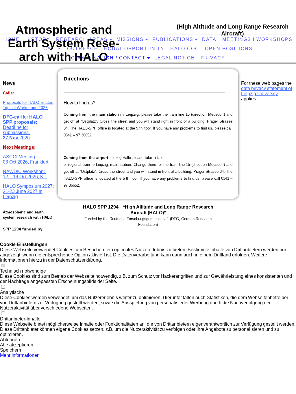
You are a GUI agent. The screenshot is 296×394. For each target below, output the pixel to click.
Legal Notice (174, 57)
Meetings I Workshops (257, 39)
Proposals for (15, 102)
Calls (52, 48)
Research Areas (82, 39)
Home (11, 39)
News (9, 83)
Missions (130, 39)
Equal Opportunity (134, 48)
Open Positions (229, 48)
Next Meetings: (19, 147)
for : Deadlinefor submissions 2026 (22, 127)
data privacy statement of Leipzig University (266, 91)
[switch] (3, 265)
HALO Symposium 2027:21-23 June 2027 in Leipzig (28, 191)
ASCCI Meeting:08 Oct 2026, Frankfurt (25, 159)
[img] (149, 24)
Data (209, 39)
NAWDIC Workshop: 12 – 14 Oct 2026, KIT (25, 174)
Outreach (82, 48)
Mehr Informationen (20, 355)
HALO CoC (184, 48)
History (37, 39)
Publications (172, 39)
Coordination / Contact (108, 57)
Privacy (213, 57)
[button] (148, 339)
